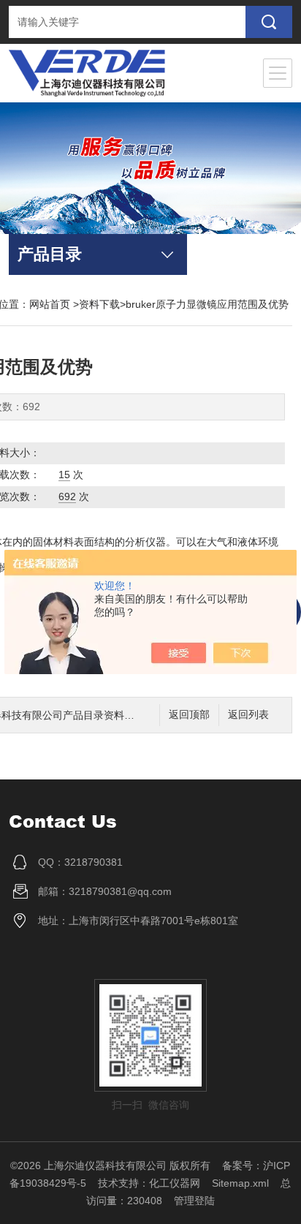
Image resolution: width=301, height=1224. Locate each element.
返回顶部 (189, 714)
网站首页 (49, 304)
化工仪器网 (174, 1183)
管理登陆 (194, 1200)
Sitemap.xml (240, 1183)
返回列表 (248, 714)
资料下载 (99, 304)
